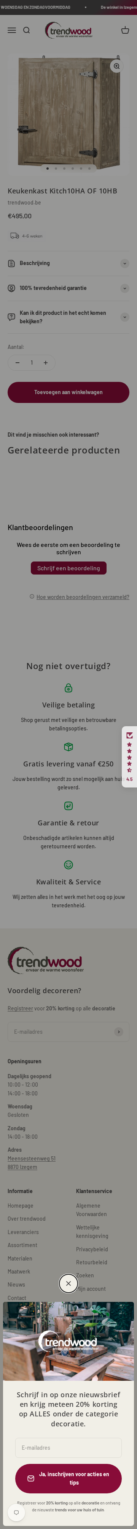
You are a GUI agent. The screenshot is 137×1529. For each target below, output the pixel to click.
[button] (129, 756)
